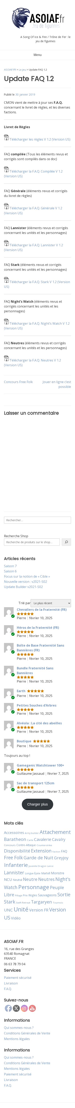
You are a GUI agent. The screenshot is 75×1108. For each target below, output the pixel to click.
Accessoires (14, 832)
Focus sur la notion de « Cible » (27, 576)
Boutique (24, 741)
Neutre (30, 879)
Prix (25, 895)
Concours (10, 845)
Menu (38, 55)
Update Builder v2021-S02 (23, 587)
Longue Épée (32, 873)
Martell (45, 873)
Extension (41, 850)
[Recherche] (66, 542)
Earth (21, 691)
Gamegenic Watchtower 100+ (40, 765)
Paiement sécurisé (17, 977)
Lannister (14, 872)
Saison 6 (10, 571)
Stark (9, 901)
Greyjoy (61, 857)
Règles (32, 895)
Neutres (46, 879)
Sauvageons (47, 895)
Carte (30, 839)
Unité (21, 909)
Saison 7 (10, 566)
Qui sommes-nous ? (19, 1027)
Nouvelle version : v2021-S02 (25, 581)
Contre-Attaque (26, 845)
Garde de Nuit (38, 857)
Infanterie (16, 864)
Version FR (38, 910)
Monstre (57, 873)
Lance (50, 866)
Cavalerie (42, 839)
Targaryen (41, 902)
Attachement (55, 831)
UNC (8, 910)
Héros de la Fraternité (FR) (38, 627)
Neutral (17, 880)
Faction (56, 851)
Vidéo (16, 918)
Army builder (32, 833)
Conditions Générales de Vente (27, 1033)
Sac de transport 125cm (35, 783)
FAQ (64, 851)
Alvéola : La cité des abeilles (39, 723)
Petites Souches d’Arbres (36, 705)
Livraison (11, 983)
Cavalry (58, 839)
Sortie (63, 894)
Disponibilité (17, 851)
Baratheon (15, 839)
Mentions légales (17, 1039)
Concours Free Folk (18, 382)
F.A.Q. (8, 989)
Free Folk (13, 857)
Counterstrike (44, 845)
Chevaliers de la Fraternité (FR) (42, 609)
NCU (8, 879)
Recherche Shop (16, 536)
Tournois (58, 902)
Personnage (33, 887)
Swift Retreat (23, 902)
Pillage (18, 895)
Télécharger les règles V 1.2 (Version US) (40, 139)
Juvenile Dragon (37, 865)
